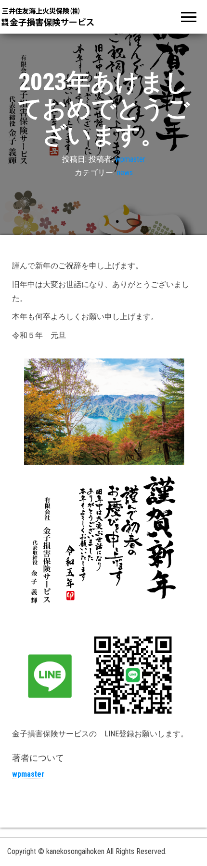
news (125, 172)
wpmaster (130, 159)
